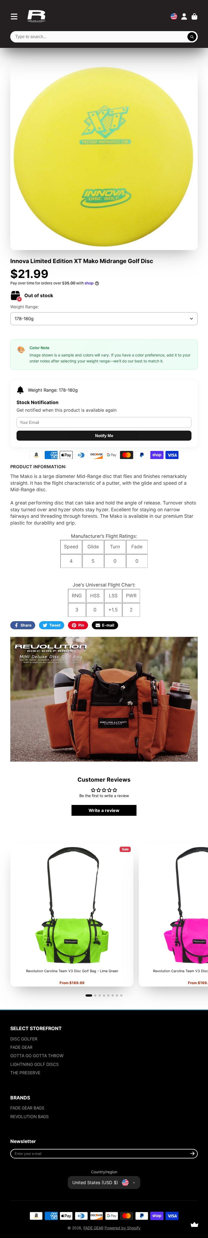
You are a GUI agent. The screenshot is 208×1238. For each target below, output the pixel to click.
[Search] (192, 36)
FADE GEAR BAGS (27, 1108)
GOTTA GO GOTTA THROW (37, 1055)
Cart (194, 16)
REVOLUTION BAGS (29, 1116)
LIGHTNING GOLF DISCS (34, 1064)
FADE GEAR (21, 1047)
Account (184, 16)
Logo (36, 16)
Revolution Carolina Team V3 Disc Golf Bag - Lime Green (72, 915)
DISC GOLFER (23, 1039)
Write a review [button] (104, 810)
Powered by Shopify (123, 1228)
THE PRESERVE (25, 1072)
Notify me (104, 435)
